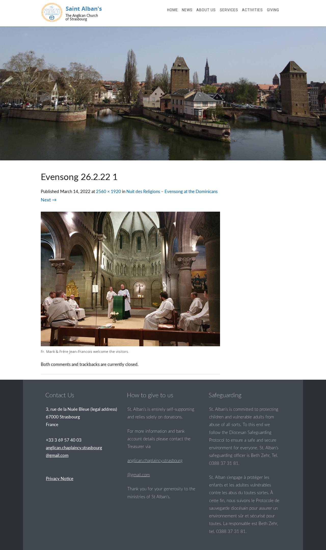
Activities (252, 10)
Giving (273, 10)
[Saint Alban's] (52, 12)
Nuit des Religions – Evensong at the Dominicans (172, 191)
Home (172, 10)
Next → (49, 200)
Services (229, 10)
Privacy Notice (59, 479)
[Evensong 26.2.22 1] (130, 344)
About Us (206, 10)
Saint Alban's (84, 8)
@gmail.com (138, 475)
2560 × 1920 (108, 191)
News (187, 10)
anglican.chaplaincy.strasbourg (155, 460)
